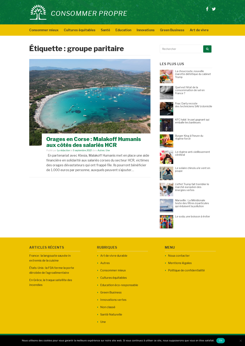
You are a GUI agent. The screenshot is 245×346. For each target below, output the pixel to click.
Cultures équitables (79, 30)
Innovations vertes (113, 300)
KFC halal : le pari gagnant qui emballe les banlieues (192, 121)
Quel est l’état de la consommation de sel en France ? (190, 90)
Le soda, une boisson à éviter (192, 216)
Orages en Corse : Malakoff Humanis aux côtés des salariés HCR (93, 142)
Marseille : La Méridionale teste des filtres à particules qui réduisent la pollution (192, 203)
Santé (105, 30)
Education (123, 30)
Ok (220, 340)
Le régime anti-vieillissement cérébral (192, 153)
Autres (101, 150)
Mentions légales (180, 263)
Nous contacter (179, 255)
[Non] (240, 340)
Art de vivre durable (113, 255)
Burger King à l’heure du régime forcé (189, 137)
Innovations (146, 30)
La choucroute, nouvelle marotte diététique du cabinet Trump (193, 74)
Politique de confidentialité (186, 270)
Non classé (107, 307)
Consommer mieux (43, 30)
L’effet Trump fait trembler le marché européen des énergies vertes (192, 187)
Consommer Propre (89, 13)
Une (108, 150)
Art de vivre (199, 30)
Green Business (172, 30)
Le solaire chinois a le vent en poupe (192, 169)
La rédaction (63, 150)
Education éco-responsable (119, 285)
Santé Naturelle (111, 314)
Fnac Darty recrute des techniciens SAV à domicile (193, 105)
